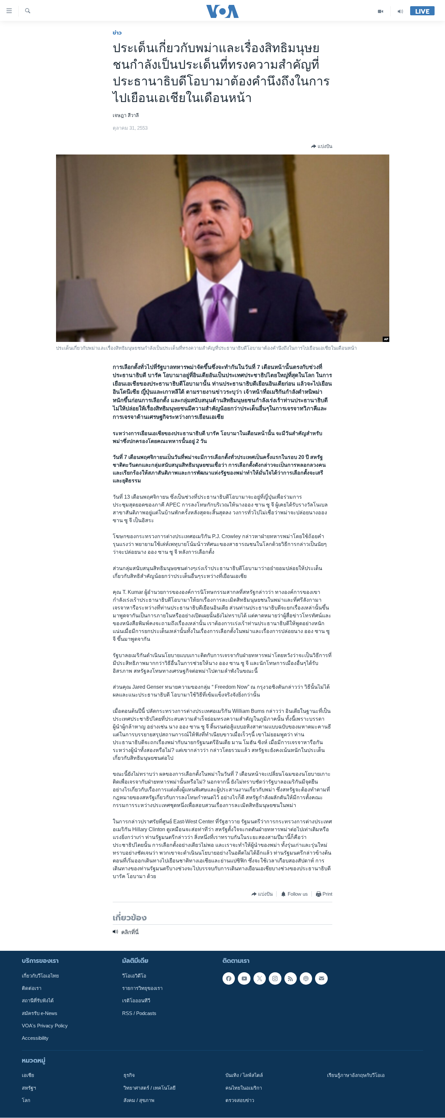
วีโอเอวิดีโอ (134, 975)
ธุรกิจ (129, 1075)
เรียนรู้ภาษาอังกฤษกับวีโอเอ (356, 1075)
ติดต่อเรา (31, 988)
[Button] (321, 146)
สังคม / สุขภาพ (138, 1100)
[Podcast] (306, 978)
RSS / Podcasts (139, 1013)
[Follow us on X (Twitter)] (259, 978)
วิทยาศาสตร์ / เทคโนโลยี (149, 1088)
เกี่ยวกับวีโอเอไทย (40, 975)
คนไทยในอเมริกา (243, 1088)
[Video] (381, 11)
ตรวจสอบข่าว (239, 1100)
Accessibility (35, 1038)
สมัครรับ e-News (39, 1013)
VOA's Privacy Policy (45, 1025)
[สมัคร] (321, 978)
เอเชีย (28, 1075)
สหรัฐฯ (29, 1088)
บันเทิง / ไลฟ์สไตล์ (244, 1075)
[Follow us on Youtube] (244, 978)
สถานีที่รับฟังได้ (38, 1001)
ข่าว (117, 32)
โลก (26, 1100)
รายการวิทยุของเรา (142, 988)
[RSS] (290, 978)
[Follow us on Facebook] (229, 978)
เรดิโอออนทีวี (136, 1001)
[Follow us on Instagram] (275, 978)
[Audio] (400, 11)
